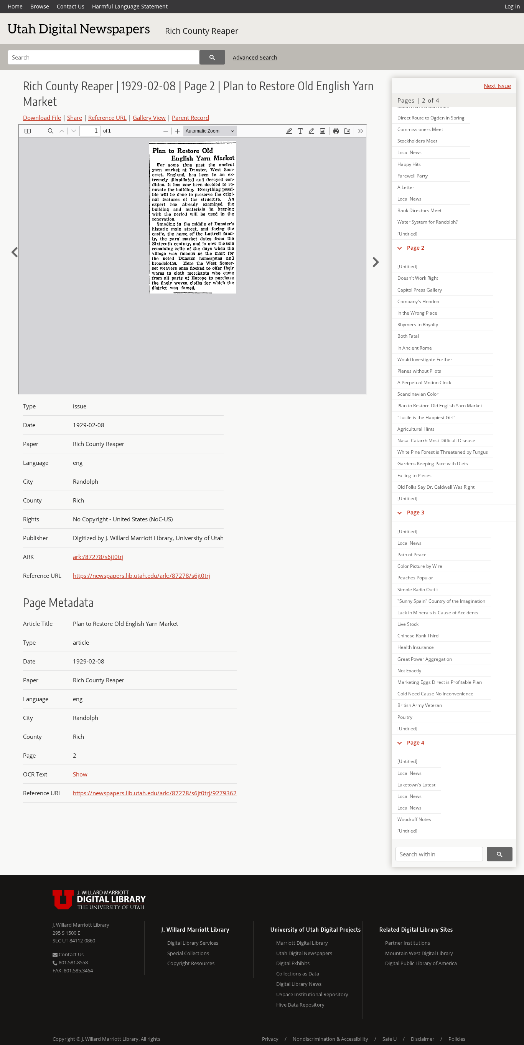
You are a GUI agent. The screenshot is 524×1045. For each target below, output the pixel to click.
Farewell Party (412, 176)
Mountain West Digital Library (419, 953)
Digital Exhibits (293, 963)
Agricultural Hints (416, 429)
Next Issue (497, 86)
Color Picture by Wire (419, 566)
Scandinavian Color (417, 394)
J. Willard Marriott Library (81, 924)
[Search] (212, 57)
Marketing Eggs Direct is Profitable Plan (439, 682)
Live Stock (408, 624)
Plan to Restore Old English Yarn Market (439, 405)
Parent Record (190, 117)
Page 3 (415, 512)
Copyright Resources (190, 963)
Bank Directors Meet (419, 210)
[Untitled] (407, 234)
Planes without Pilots (419, 371)
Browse (39, 6)
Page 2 (415, 247)
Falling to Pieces (414, 475)
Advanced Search (255, 57)
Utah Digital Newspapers (304, 953)
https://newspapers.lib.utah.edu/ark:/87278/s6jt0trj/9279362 (155, 793)
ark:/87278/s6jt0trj (98, 557)
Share (74, 117)
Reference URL (107, 117)
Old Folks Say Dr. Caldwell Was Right (436, 487)
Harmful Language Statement (130, 6)
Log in (512, 6)
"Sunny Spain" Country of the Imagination (441, 601)
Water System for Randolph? (427, 222)
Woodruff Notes (414, 819)
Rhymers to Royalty (417, 324)
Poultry (404, 717)
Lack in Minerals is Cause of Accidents (437, 612)
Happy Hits (409, 164)
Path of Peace (412, 554)
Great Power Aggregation (424, 659)
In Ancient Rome (414, 348)
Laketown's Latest (416, 784)
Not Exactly (409, 670)
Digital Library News (298, 983)
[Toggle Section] (399, 247)
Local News (409, 152)
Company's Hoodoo (418, 301)
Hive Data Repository (300, 1004)
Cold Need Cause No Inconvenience (435, 693)
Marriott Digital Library (302, 942)
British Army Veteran (419, 705)
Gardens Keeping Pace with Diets (432, 463)
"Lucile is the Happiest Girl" (426, 417)
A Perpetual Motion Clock (424, 382)
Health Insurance (415, 647)
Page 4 (415, 742)
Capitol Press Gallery (419, 290)
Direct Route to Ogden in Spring (431, 117)
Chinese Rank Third (417, 635)
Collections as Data (297, 973)
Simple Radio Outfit (417, 589)
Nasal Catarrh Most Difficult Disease (436, 440)
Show (80, 774)
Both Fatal (408, 336)
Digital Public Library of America (421, 963)
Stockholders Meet (417, 141)
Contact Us (70, 6)
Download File (42, 117)
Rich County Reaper (202, 30)
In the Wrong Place (417, 313)
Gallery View (149, 117)
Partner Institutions (407, 942)
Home (15, 6)
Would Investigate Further (424, 359)
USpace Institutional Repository (312, 994)
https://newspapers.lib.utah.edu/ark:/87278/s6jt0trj (141, 575)
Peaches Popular (415, 577)
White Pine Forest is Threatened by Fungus (442, 452)
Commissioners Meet (420, 129)
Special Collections (188, 953)
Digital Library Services (192, 942)
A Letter (405, 187)
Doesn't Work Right (417, 278)
